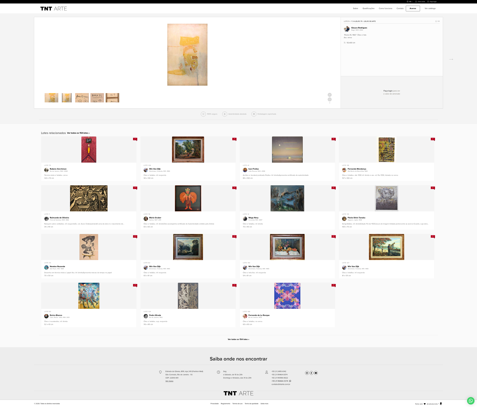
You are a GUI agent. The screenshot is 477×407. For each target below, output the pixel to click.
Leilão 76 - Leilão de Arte (365, 21)
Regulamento (225, 404)
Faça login (433, 1)
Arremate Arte (432, 404)
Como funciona (385, 8)
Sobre (355, 8)
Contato (400, 8)
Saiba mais (264, 404)
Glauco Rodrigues (359, 28)
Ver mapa (169, 381)
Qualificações (368, 8)
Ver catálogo (430, 8)
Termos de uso (237, 404)
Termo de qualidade (251, 404)
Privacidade (215, 404)
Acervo (413, 8)
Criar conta (421, 1)
